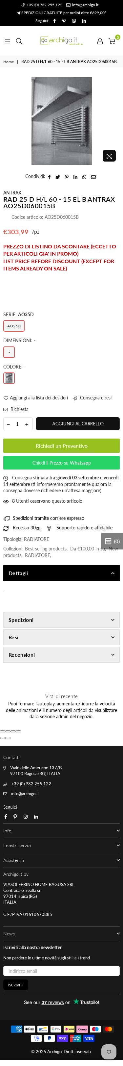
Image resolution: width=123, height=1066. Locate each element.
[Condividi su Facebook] (49, 176)
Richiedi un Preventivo (62, 446)
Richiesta (19, 409)
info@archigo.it (84, 4)
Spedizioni (21, 620)
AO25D (14, 325)
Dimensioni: (19, 340)
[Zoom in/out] (18, 731)
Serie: (18, 314)
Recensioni (22, 654)
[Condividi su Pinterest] (67, 176)
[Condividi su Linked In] (75, 176)
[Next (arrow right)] (7, 738)
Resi (13, 637)
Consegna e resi (95, 397)
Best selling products (46, 548)
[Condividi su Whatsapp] (84, 176)
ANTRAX (12, 192)
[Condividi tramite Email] (93, 176)
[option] (61, 121)
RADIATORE (37, 555)
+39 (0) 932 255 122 (44, 4)
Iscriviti (15, 985)
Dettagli (18, 573)
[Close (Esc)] (2, 731)
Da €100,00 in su (87, 548)
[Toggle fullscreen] (13, 731)
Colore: (14, 366)
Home (8, 61)
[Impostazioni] (100, 40)
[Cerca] (19, 40)
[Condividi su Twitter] (57, 176)
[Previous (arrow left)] (2, 738)
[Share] (7, 731)
